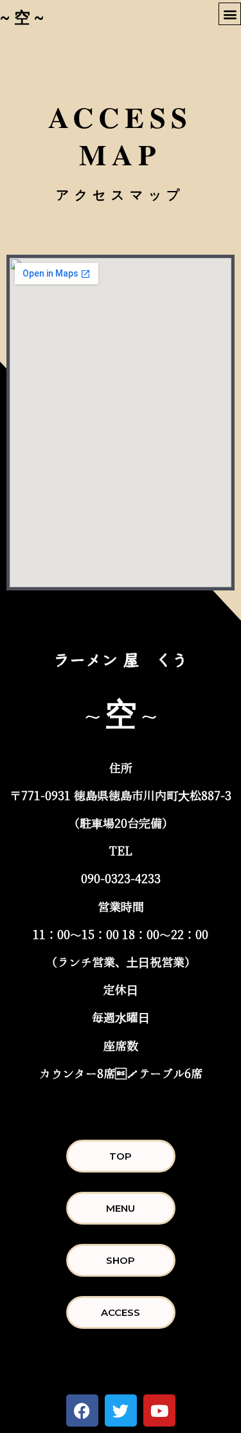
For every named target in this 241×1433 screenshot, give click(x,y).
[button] (230, 14)
